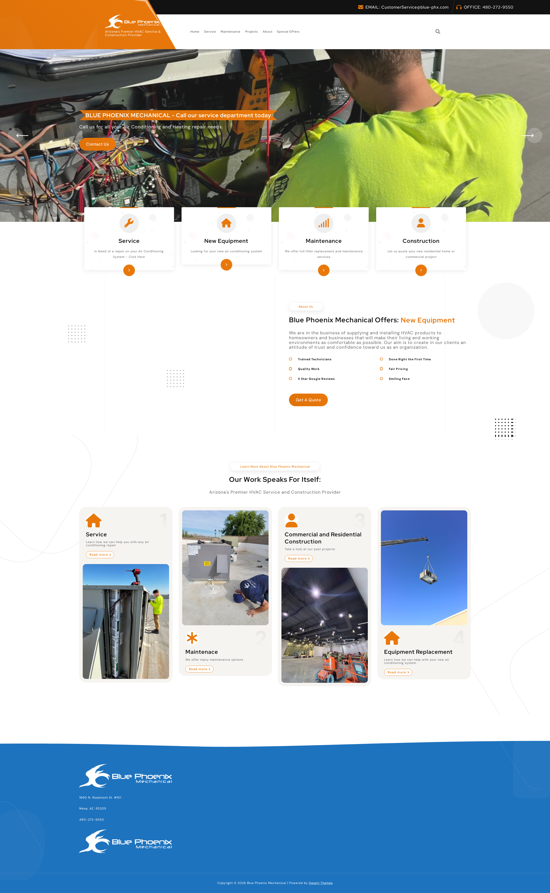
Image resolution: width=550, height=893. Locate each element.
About (267, 31)
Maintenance (230, 31)
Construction (421, 241)
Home (194, 31)
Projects (251, 31)
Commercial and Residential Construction (323, 538)
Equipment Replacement (418, 652)
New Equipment (226, 241)
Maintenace (201, 652)
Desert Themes (321, 883)
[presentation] (15, 135)
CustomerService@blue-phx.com (415, 7)
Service (210, 31)
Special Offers (288, 31)
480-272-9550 (498, 7)
